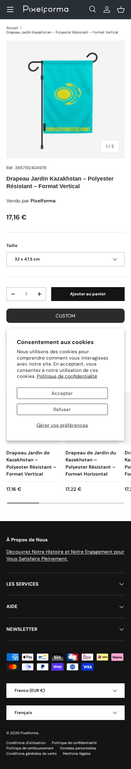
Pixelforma (29, 733)
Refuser (62, 409)
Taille (11, 245)
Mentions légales (77, 753)
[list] (65, 99)
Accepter (62, 393)
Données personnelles (78, 748)
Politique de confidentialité (67, 376)
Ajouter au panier (88, 294)
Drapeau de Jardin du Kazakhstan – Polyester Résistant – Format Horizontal (91, 463)
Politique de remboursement (30, 748)
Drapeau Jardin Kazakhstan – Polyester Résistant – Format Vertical (62, 32)
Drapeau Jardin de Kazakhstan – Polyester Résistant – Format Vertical (31, 463)
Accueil (12, 28)
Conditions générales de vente (31, 753)
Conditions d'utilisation (25, 743)
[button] (121, 9)
